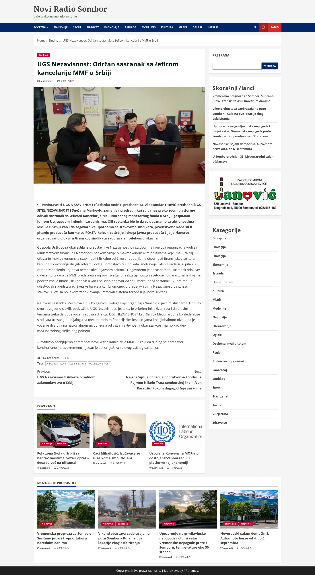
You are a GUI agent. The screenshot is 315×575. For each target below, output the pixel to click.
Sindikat (93, 27)
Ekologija (219, 247)
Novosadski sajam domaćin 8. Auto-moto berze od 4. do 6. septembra (244, 538)
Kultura (167, 27)
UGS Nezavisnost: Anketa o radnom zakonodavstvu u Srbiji (66, 377)
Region (218, 352)
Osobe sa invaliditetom (229, 344)
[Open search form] (255, 27)
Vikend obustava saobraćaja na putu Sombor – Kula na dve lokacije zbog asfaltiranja (239, 113)
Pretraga (221, 55)
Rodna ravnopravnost (228, 361)
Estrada (130, 27)
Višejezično (220, 414)
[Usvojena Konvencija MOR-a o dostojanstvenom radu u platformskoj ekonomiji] (175, 431)
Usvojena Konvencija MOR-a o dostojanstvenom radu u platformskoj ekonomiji (174, 458)
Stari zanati (221, 396)
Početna (40, 27)
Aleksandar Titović (56, 363)
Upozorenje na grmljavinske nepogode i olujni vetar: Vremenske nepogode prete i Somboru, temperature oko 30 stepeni (242, 131)
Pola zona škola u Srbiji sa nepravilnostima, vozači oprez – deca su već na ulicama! (63, 458)
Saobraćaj (220, 370)
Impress (212, 27)
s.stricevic (46, 81)
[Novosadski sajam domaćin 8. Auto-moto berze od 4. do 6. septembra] (249, 509)
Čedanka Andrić (77, 363)
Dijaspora (220, 238)
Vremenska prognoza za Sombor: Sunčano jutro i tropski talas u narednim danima (64, 538)
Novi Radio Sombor (70, 9)
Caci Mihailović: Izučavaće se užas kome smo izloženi (116, 455)
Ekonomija (111, 27)
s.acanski (45, 467)
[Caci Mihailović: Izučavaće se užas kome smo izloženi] (119, 431)
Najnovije (61, 27)
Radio (275, 27)
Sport (77, 27)
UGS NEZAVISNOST (99, 363)
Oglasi (197, 27)
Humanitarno (223, 282)
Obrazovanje (222, 326)
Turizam (219, 405)
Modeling (149, 27)
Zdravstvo (220, 423)
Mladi (183, 27)
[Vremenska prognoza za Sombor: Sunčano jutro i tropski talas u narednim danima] (66, 509)
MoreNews (171, 571)
